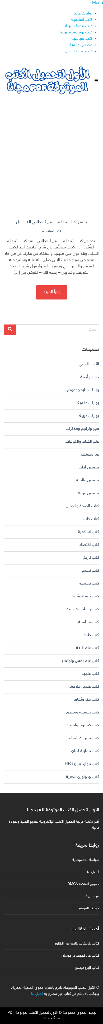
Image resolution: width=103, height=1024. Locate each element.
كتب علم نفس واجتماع (80, 660)
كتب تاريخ (91, 557)
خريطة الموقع (89, 908)
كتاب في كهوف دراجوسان (80, 955)
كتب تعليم (90, 570)
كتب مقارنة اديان (78, 51)
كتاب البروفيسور (87, 968)
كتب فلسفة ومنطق (82, 712)
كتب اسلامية (81, 19)
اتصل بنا (93, 872)
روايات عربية (82, 13)
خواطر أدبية (89, 377)
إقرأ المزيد (52, 292)
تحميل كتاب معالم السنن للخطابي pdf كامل (51, 222)
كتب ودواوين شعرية (82, 777)
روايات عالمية (88, 403)
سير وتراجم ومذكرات (82, 428)
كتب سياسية (82, 38)
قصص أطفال (87, 467)
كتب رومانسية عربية (76, 32)
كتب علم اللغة (87, 648)
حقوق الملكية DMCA (83, 884)
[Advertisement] (51, 158)
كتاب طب (91, 519)
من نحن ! (92, 896)
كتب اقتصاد (89, 544)
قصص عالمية (80, 45)
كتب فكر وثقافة (86, 699)
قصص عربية (88, 493)
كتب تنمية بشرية (78, 26)
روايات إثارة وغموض (82, 390)
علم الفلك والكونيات (82, 441)
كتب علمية (90, 673)
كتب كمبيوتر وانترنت (82, 725)
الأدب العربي (89, 364)
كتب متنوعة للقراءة (83, 738)
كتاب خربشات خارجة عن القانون (76, 943)
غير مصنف (90, 454)
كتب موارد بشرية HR (82, 764)
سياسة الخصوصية (85, 860)
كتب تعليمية (89, 583)
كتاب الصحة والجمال (82, 506)
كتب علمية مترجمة (84, 686)
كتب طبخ (91, 635)
